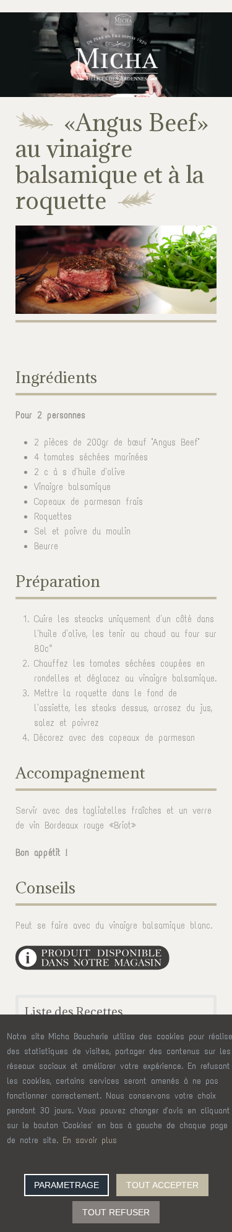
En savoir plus (89, 1140)
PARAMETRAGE (66, 1185)
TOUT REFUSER (116, 1212)
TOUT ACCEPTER (162, 1185)
